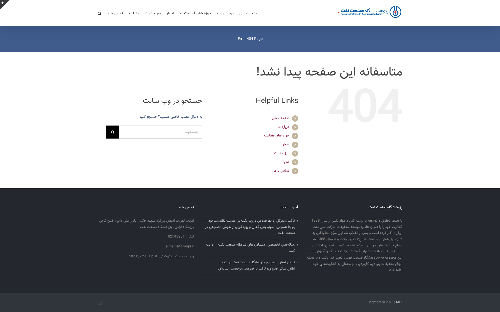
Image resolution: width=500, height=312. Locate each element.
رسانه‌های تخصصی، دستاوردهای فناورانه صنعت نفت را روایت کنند (250, 248)
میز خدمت (281, 153)
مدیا (286, 162)
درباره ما (283, 127)
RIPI (399, 302)
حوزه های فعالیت (276, 136)
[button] (99, 13)
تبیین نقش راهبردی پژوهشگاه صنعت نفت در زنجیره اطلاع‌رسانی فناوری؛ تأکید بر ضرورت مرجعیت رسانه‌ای (256, 266)
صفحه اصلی (280, 118)
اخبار (286, 144)
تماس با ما (281, 171)
